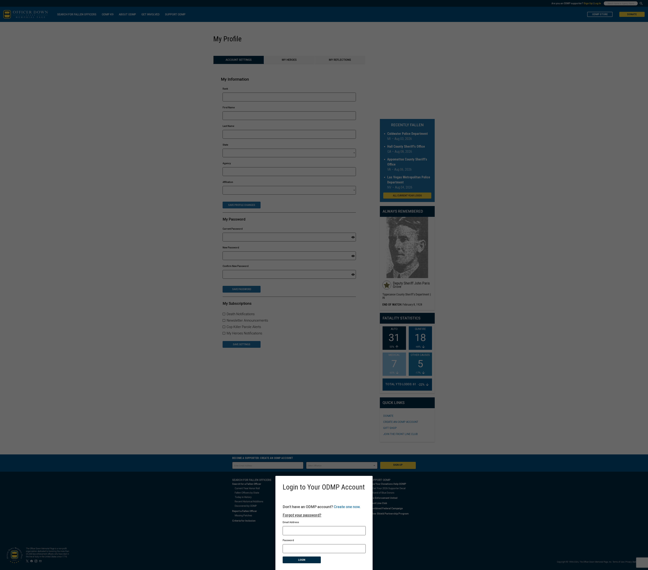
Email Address (291, 522)
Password (288, 540)
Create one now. (347, 507)
